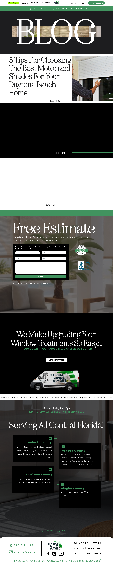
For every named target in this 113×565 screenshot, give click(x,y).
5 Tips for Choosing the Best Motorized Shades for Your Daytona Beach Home (40, 76)
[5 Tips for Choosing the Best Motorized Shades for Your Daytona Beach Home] (92, 78)
